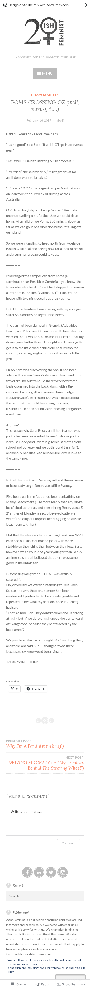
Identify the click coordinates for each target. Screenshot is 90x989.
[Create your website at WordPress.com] (45, 5)
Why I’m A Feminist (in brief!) (35, 744)
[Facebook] (27, 872)
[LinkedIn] (39, 872)
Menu (47, 73)
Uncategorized (45, 95)
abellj (60, 120)
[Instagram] (62, 872)
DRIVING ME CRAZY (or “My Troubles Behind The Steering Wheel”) (46, 763)
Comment (69, 843)
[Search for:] (45, 896)
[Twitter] (51, 872)
